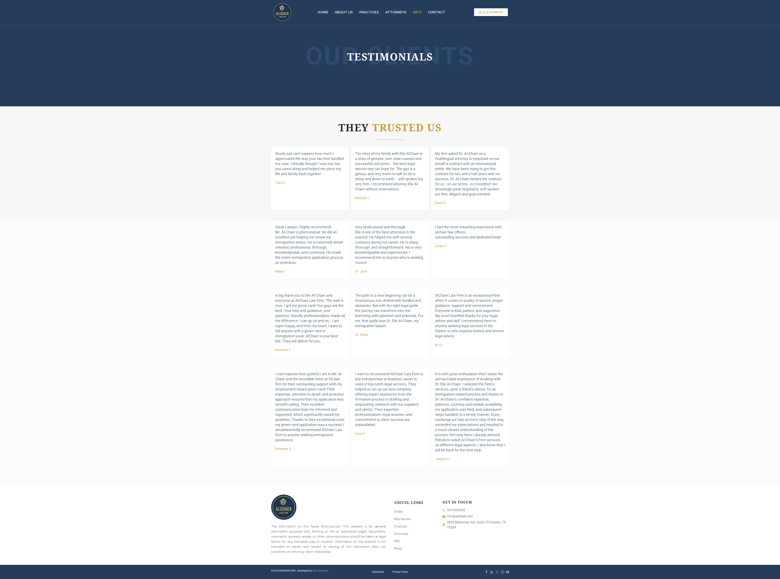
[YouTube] (507, 572)
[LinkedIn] (491, 572)
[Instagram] (502, 572)
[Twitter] (497, 572)
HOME (323, 12)
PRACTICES (369, 12)
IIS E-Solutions (320, 570)
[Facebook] (486, 572)
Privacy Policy (400, 572)
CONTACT (436, 12)
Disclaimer (378, 572)
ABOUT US (344, 12)
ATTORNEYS (395, 12)
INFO (417, 12)
